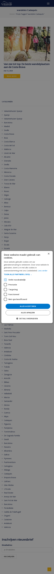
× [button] (48, 254)
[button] (27, 274)
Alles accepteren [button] (28, 306)
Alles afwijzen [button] (28, 312)
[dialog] (27, 287)
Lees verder (42, 270)
